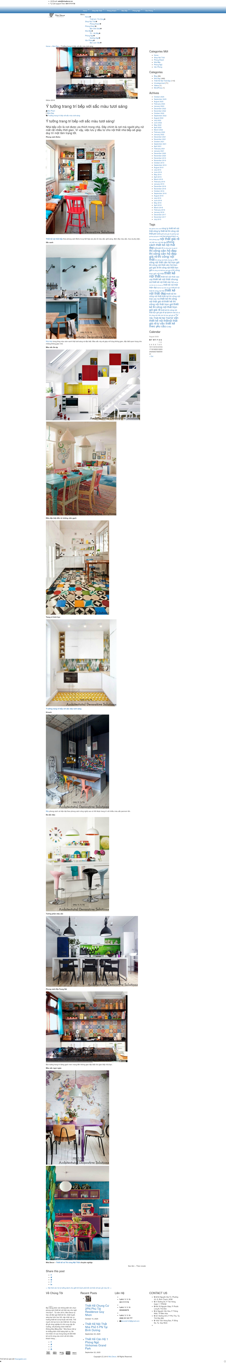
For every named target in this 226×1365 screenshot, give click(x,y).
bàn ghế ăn (152, 229)
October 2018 (159, 191)
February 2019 (159, 181)
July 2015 (157, 219)
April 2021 (157, 146)
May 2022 (157, 125)
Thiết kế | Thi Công (97, 19)
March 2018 (158, 207)
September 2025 (160, 99)
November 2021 (160, 139)
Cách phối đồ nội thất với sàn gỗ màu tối (95, 1288)
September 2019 (160, 165)
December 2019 (160, 158)
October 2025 (159, 97)
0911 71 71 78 (125, 1299)
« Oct (151, 356)
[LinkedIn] (51, 1284)
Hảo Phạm (51, 111)
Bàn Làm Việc (95, 42)
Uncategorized (159, 83)
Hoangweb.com (20, 1359)
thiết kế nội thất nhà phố (164, 288)
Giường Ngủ (94, 38)
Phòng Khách (95, 24)
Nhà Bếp (88, 31)
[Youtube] (51, 1349)
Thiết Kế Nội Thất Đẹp (162, 81)
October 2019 (159, 163)
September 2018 (160, 193)
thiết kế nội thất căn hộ (163, 281)
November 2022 (160, 111)
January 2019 (159, 184)
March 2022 (158, 130)
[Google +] (51, 1282)
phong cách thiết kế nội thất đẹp (162, 245)
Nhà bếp (49, 341)
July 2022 (157, 120)
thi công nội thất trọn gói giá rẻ (162, 270)
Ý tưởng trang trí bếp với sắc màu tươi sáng (64, 115)
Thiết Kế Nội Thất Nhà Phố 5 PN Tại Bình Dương (96, 1327)
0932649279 (124, 1310)
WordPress (158, 88)
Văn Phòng (89, 40)
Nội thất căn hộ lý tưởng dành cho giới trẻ (62, 1288)
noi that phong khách (168, 236)
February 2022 (159, 132)
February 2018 (159, 210)
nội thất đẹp (162, 242)
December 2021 (160, 137)
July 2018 (157, 198)
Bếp (47, 811)
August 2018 (158, 196)
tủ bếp (168, 326)
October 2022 (159, 113)
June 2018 (158, 200)
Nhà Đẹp (55, 46)
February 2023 (159, 104)
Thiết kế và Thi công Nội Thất (68, 1262)
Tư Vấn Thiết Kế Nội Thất (163, 316)
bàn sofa (158, 229)
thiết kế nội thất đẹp (162, 291)
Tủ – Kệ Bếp (94, 33)
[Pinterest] (51, 1279)
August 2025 (158, 101)
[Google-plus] (51, 1346)
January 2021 (159, 151)
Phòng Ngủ (89, 35)
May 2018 (157, 203)
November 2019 (160, 160)
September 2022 (160, 115)
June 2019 (158, 172)
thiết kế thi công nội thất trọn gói (162, 302)
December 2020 (160, 153)
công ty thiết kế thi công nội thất (164, 232)
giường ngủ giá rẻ (154, 236)
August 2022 (158, 118)
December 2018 (160, 186)
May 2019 (157, 174)
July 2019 (157, 170)
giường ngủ (175, 234)
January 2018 (159, 212)
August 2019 (158, 167)
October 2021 (159, 141)
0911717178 (124, 1302)
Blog (155, 76)
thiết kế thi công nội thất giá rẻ (163, 300)
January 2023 (159, 106)
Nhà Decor (112, 1356)
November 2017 (160, 217)
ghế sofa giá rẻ (166, 234)
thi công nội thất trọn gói (163, 269)
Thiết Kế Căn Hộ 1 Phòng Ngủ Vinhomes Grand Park (96, 1343)
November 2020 (160, 155)
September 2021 (160, 144)
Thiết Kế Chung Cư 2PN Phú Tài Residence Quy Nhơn (97, 1310)
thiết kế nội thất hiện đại (163, 286)
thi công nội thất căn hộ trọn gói (164, 261)
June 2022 (158, 122)
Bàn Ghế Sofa (95, 28)
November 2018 (160, 188)
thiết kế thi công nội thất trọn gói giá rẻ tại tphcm (163, 311)
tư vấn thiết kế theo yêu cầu (162, 324)
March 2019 (158, 179)
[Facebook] (51, 1275)
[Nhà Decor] (58, 1301)
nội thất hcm (153, 242)
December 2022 (160, 108)
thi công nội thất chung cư (164, 260)
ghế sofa (157, 233)
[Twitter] (51, 1277)
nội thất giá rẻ (169, 238)
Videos (156, 85)
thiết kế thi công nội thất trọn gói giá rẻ (164, 307)
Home (87, 17)
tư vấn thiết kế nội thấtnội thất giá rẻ (163, 320)
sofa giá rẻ (158, 248)
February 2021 (159, 148)
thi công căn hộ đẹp (163, 250)
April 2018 (157, 205)
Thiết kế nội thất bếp (54, 239)
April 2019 (157, 177)
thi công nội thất (161, 258)
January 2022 (159, 134)
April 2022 (157, 127)
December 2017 (160, 214)
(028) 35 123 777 (125, 1318)
